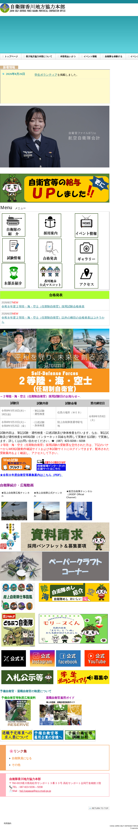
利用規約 (7, 823)
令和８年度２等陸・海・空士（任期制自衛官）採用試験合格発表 (43, 306)
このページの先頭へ (98, 808)
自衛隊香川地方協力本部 (33, 9)
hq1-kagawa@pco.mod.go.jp (35, 790)
